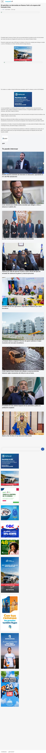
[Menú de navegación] (2, 1)
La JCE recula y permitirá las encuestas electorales (18, 239)
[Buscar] (42, 449)
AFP (3, 9)
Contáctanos (4, 751)
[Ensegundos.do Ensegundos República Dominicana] (9, 1)
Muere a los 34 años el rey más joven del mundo (17, 436)
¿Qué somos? (11, 751)
